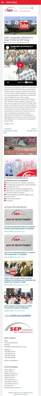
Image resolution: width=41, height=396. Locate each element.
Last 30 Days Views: (10, 381)
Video (11, 123)
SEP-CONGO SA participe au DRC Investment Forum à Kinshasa (18, 307)
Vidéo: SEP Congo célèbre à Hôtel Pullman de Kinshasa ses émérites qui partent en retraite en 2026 (19, 280)
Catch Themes (24, 394)
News (23, 231)
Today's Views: (9, 371)
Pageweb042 (25, 42)
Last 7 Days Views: (10, 379)
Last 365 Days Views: (11, 383)
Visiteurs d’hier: (9, 377)
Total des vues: (9, 385)
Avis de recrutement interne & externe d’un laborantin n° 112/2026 (19, 253)
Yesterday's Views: (10, 375)
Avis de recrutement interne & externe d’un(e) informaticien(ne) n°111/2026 (19, 228)
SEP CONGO (20, 392)
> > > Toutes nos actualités (18, 315)
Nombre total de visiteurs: (12, 387)
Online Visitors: (9, 369)
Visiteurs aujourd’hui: (10, 373)
